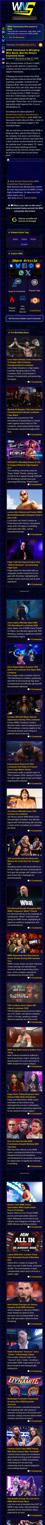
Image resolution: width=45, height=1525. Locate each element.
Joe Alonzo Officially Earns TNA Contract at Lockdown (21, 812)
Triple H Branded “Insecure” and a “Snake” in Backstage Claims (23, 1353)
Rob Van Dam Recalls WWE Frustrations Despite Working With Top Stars (23, 1144)
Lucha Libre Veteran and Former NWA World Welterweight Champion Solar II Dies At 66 (24, 515)
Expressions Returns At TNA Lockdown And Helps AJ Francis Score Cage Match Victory (22, 767)
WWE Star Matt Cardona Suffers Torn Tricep (24, 1051)
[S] (21, 45)
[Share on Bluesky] (18, 266)
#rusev (24, 244)
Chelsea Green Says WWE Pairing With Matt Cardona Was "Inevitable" (23, 1450)
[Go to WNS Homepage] (24, 9)
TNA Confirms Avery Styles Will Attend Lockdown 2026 (21, 1006)
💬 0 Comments (34, 382)
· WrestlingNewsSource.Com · (24, 18)
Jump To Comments (16, 291)
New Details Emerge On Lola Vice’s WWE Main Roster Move (23, 1500)
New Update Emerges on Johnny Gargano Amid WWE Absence (22, 1306)
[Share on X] (28, 273)
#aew (15, 239)
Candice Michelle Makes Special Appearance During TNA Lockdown (23, 718)
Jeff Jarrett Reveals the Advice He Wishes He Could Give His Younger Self (23, 861)
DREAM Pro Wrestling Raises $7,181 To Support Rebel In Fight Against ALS (24, 465)
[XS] (17, 45)
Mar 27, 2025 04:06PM (26, 198)
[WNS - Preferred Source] (24, 219)
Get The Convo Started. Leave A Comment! (25, 318)
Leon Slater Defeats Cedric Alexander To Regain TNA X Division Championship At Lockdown (24, 362)
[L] (26, 45)
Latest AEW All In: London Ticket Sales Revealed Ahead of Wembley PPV (23, 1257)
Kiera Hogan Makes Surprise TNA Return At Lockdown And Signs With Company (24, 670)
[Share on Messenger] (31, 266)
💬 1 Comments (34, 928)
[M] (23, 45)
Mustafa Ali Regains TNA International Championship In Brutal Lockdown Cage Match (24, 412)
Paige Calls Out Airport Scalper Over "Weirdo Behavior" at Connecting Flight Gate (23, 565)
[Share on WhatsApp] (21, 273)
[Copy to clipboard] (11, 266)
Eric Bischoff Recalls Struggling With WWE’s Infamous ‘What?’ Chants (24, 909)
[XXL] (33, 45)
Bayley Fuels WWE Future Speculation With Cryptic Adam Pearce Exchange (21, 1207)
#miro (33, 239)
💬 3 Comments (34, 639)
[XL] (28, 45)
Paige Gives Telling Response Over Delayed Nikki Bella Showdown (23, 1095)
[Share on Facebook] (25, 266)
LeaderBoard (35, 311)
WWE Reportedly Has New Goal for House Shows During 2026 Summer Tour (23, 958)
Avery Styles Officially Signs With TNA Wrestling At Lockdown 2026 (22, 624)
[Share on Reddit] (38, 266)
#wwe (24, 239)
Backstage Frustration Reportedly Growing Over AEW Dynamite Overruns (22, 1401)
